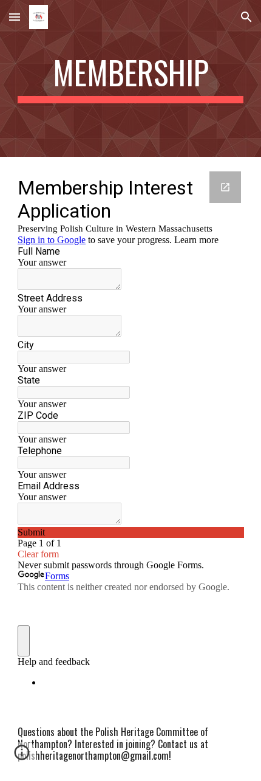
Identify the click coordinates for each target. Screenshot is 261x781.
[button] (14, 16)
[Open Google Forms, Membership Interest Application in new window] (225, 187)
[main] (131, 78)
